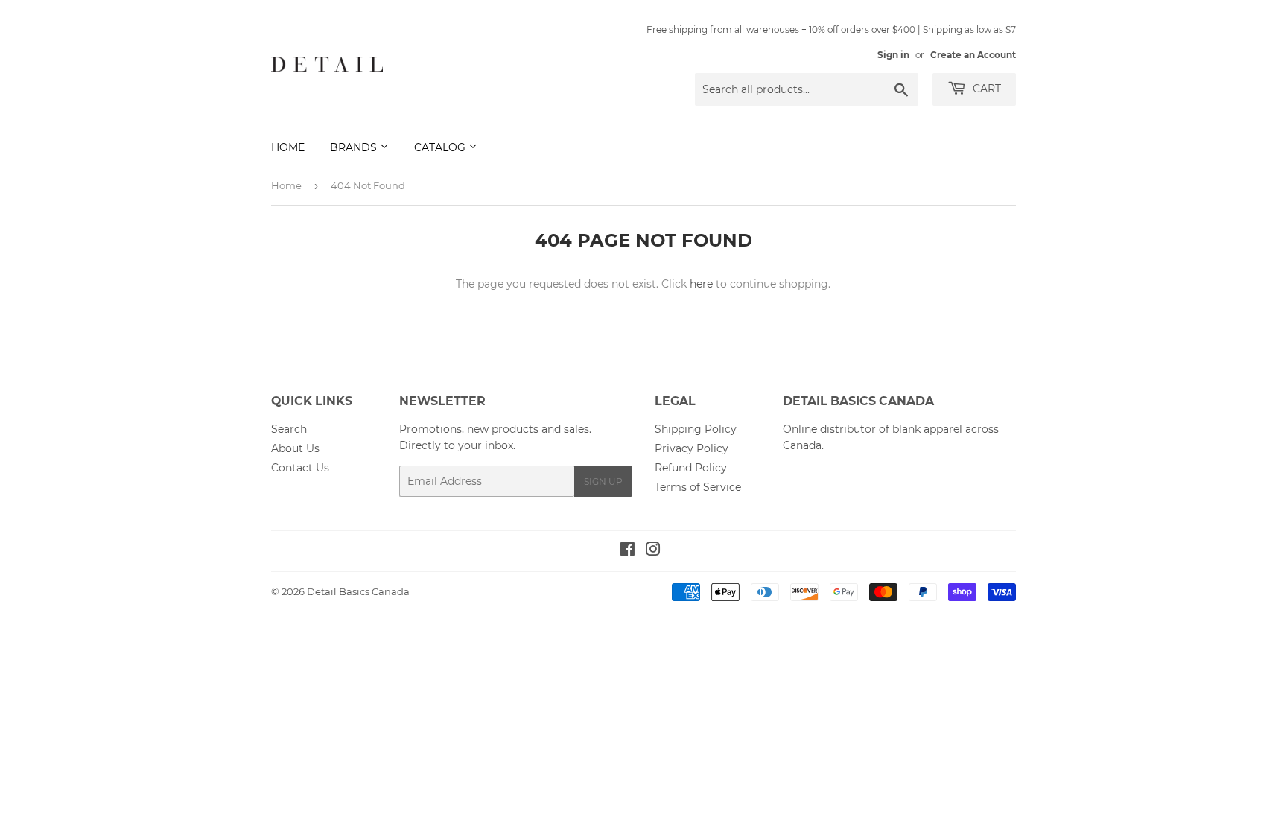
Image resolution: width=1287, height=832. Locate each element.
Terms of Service (698, 487)
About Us (295, 448)
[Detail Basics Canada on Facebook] (627, 551)
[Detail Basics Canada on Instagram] (653, 551)
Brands (355, 147)
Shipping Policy (696, 429)
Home (288, 147)
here (701, 283)
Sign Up (603, 481)
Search (289, 429)
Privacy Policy (691, 448)
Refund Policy (691, 467)
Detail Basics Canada (358, 591)
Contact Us (300, 467)
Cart (985, 88)
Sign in (893, 54)
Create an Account (973, 54)
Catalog (441, 147)
